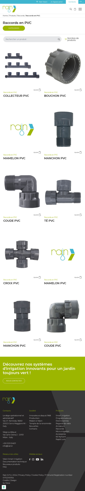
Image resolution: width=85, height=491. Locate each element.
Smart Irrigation (63, 416)
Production (34, 418)
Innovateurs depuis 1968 (40, 416)
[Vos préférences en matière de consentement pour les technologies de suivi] (4, 487)
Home (5, 16)
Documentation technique (15, 462)
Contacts (72, 2)
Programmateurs (63, 418)
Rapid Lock (61, 439)
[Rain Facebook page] (29, 459)
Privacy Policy (24, 475)
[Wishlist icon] (75, 9)
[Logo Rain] (10, 9)
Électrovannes (62, 421)
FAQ (5, 467)
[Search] (59, 39)
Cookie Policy (38, 475)
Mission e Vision (35, 421)
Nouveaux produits (11, 464)
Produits (12, 16)
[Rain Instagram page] (33, 459)
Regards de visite (63, 423)
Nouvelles (33, 426)
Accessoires (61, 434)
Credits (6, 480)
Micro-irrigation (62, 431)
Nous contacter (14, 381)
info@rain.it (8, 446)
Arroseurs (60, 426)
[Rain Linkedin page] (42, 459)
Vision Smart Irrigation (12, 459)
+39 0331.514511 (9, 443)
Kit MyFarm (61, 437)
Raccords (20, 16)
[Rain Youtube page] (37, 459)
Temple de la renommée (40, 423)
